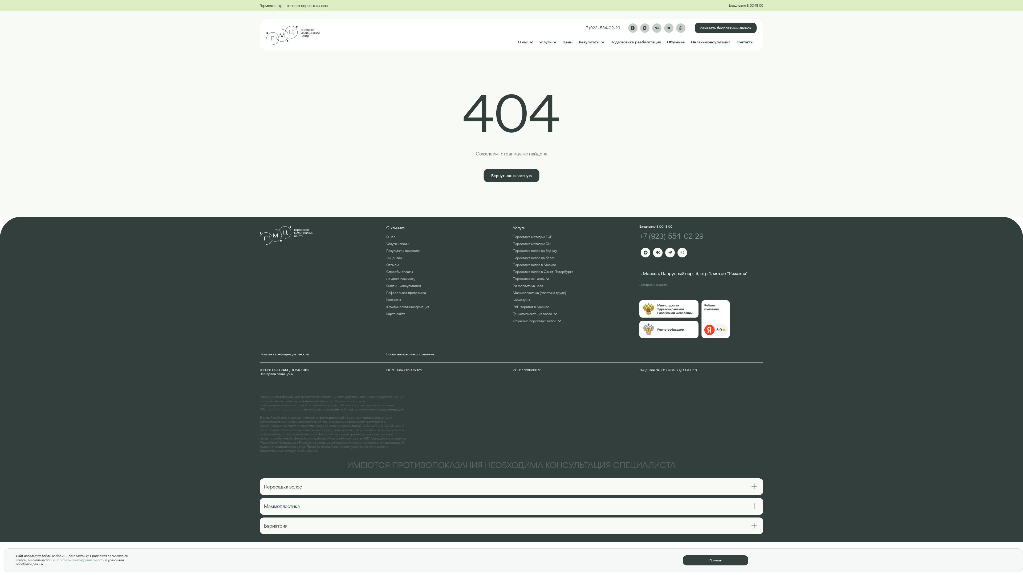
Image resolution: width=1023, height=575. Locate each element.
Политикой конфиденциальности (79, 560)
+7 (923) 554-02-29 (671, 236)
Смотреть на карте (653, 285)
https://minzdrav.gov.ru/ (284, 409)
